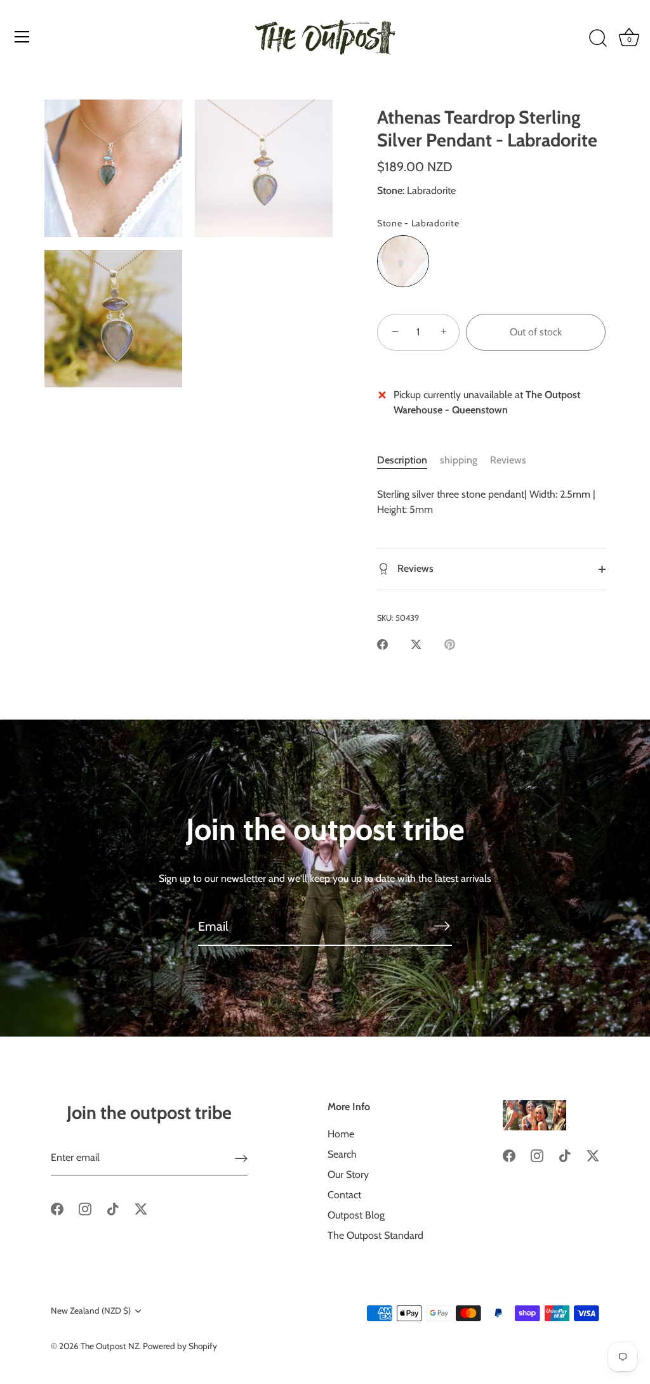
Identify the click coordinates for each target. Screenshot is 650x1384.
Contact (344, 1195)
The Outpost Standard (375, 1235)
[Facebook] (57, 1208)
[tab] (408, 460)
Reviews (508, 460)
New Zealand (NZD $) (91, 1310)
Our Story (348, 1174)
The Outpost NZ (110, 1346)
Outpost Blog (356, 1215)
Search (342, 1154)
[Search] (598, 39)
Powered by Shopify (180, 1346)
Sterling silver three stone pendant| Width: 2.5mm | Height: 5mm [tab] (486, 501)
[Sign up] (241, 1158)
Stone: (390, 190)
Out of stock (536, 332)
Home (341, 1134)
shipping (458, 460)
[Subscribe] (442, 925)
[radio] (403, 261)
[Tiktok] (113, 1208)
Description (402, 460)
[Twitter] (141, 1208)
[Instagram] (85, 1208)
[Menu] (22, 37)
